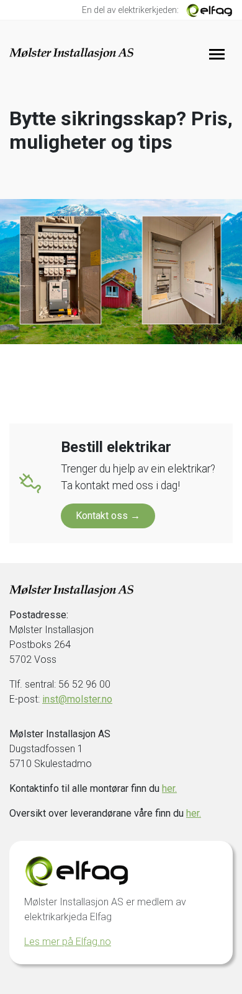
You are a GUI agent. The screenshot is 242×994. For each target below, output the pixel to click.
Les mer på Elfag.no (67, 941)
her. (169, 788)
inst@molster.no (77, 699)
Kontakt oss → (108, 515)
